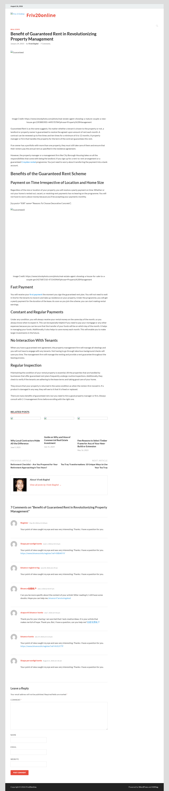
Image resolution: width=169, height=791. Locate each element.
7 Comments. (46, 44)
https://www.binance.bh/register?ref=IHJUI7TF (42, 646)
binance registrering (29, 567)
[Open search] (157, 26)
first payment (36, 294)
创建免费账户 (93, 622)
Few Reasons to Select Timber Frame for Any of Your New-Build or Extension (92, 443)
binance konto (27, 636)
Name (13, 735)
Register (24, 522)
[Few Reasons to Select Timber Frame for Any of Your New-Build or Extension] (93, 427)
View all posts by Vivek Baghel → (45, 485)
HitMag (155, 787)
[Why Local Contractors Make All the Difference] (26, 428)
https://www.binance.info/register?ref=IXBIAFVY (42, 553)
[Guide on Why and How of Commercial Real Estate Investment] (59, 426)
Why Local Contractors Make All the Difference (25, 442)
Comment (16, 700)
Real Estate (15, 29)
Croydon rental (28, 162)
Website (15, 759)
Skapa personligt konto (31, 543)
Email (14, 747)
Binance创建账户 (28, 588)
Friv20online (41, 15)
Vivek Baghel (33, 44)
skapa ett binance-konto (31, 612)
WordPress (143, 787)
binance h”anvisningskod (59, 598)
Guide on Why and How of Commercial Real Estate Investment (57, 440)
